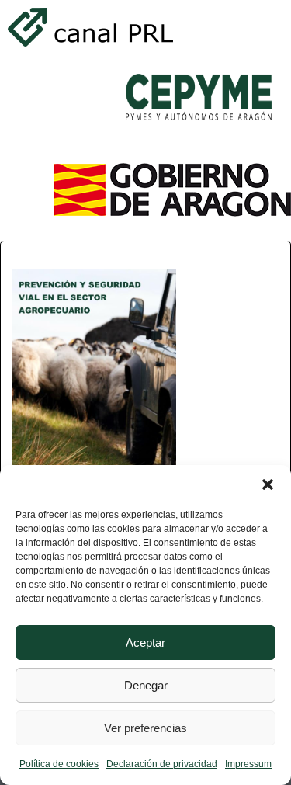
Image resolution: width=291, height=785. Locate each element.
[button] (267, 484)
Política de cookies (59, 764)
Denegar (146, 685)
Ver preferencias (145, 728)
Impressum (248, 764)
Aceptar (145, 642)
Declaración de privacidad (161, 764)
